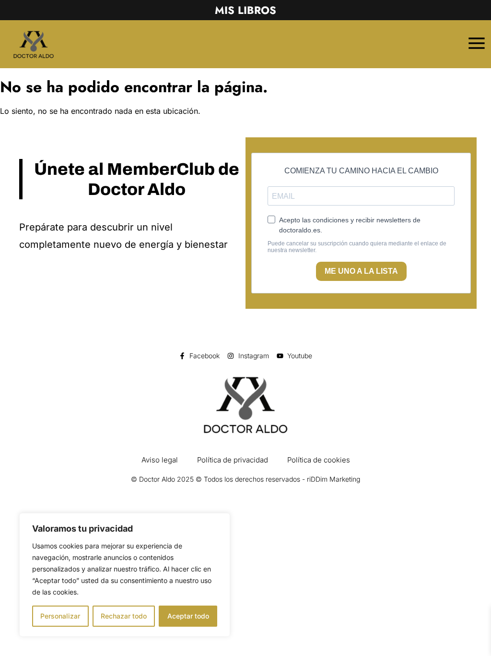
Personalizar (60, 616)
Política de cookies (318, 459)
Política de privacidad (232, 459)
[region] (124, 575)
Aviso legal (159, 459)
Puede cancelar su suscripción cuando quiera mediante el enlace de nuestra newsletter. (357, 247)
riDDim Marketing (333, 479)
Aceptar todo (188, 616)
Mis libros (245, 10)
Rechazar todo (124, 616)
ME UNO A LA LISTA (361, 271)
